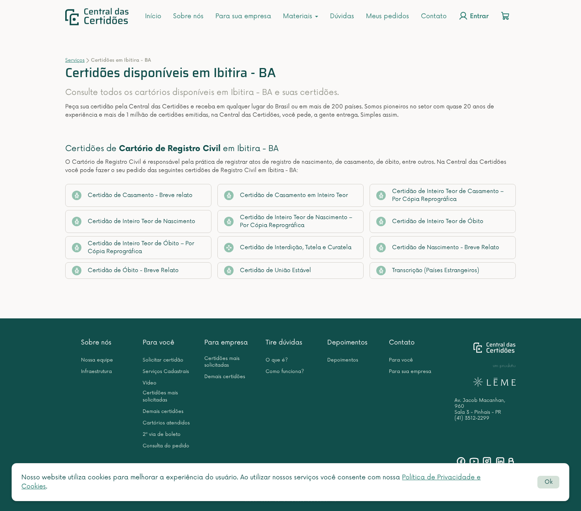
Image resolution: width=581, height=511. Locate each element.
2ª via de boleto (162, 434)
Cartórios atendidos (166, 423)
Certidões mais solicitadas (160, 396)
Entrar (478, 17)
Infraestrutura (96, 372)
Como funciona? (285, 372)
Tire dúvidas (284, 342)
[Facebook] (461, 461)
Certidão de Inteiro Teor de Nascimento (141, 221)
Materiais (298, 16)
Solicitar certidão (163, 360)
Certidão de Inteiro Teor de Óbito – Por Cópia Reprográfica (141, 247)
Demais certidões (163, 411)
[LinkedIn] (500, 461)
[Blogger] (511, 461)
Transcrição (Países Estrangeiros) (435, 270)
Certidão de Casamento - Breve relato (140, 195)
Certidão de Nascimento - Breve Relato (445, 247)
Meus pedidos (387, 16)
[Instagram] (487, 461)
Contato (434, 16)
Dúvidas (342, 16)
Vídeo (150, 383)
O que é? (277, 360)
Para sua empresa (243, 16)
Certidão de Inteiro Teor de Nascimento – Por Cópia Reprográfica (296, 221)
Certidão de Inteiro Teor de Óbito (437, 221)
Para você (158, 342)
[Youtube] (474, 461)
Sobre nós (188, 16)
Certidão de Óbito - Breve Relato (133, 270)
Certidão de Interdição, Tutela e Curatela (295, 247)
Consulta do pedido (166, 446)
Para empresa (226, 342)
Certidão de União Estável (275, 270)
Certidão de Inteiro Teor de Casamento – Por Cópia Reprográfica (448, 195)
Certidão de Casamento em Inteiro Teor (294, 195)
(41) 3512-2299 (472, 418)
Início (153, 16)
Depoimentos (347, 342)
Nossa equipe (97, 360)
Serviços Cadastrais (166, 372)
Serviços (75, 60)
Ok (549, 482)
